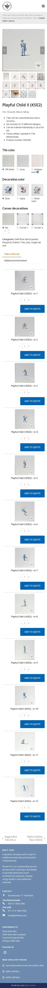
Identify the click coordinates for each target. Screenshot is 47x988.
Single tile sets (8, 18)
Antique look (36, 171)
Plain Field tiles (9, 931)
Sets (28, 242)
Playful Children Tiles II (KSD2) (32, 838)
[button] (43, 6)
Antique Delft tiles (11, 940)
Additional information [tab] (15, 260)
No (6, 227)
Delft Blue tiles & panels (30, 15)
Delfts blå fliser (13, 977)
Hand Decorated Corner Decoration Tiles (25, 965)
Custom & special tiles (13, 937)
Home (5, 15)
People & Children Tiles (27, 18)
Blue (7, 198)
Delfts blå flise (12, 971)
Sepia (22, 198)
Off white (9, 169)
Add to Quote (32, 308)
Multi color (35, 200)
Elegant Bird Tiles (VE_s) (9, 838)
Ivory (22, 169)
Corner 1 (24, 227)
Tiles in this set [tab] (11, 254)
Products (14, 15)
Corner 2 (38, 227)
